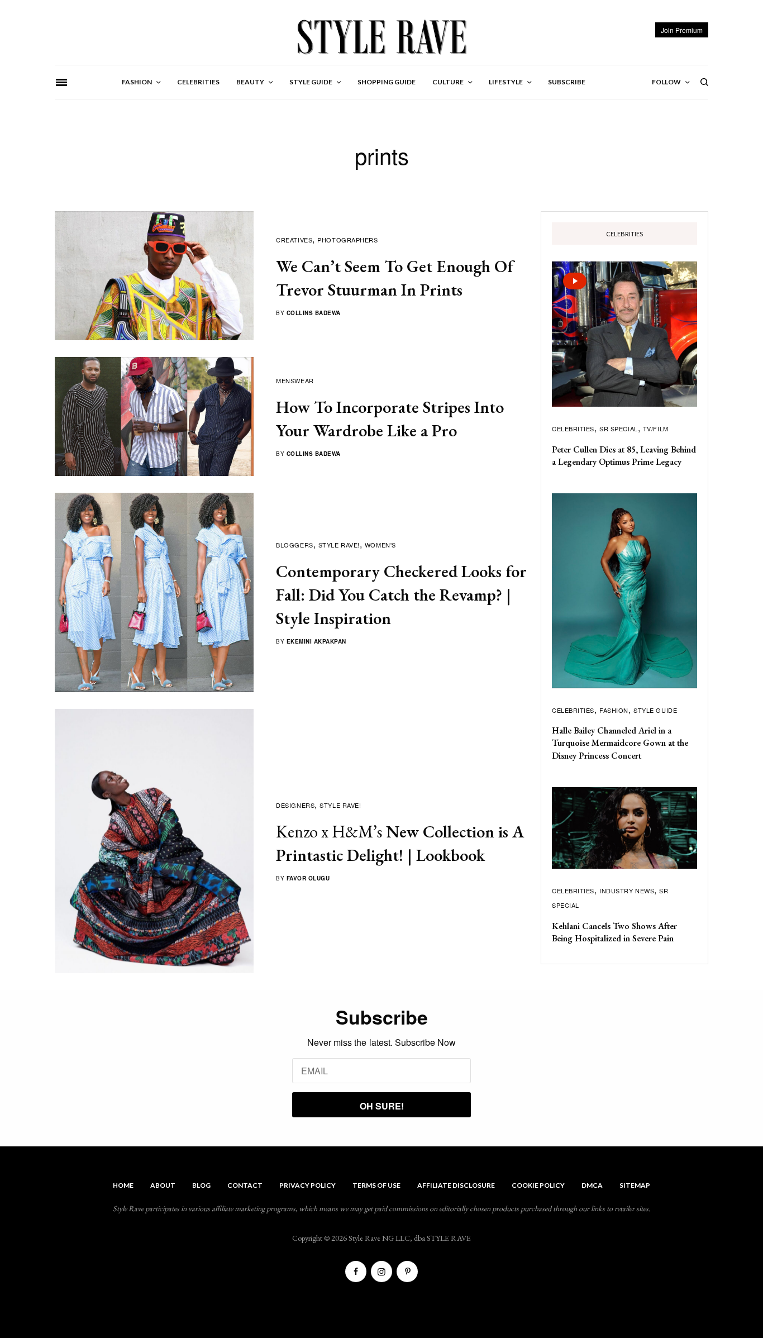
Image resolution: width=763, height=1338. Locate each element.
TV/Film (656, 428)
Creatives (294, 239)
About (162, 1185)
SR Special (618, 428)
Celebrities (573, 428)
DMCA (592, 1185)
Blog (201, 1185)
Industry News (626, 890)
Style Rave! (339, 544)
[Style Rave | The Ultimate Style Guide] (381, 36)
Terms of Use (376, 1185)
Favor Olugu (308, 878)
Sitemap (634, 1185)
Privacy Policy (307, 1185)
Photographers (347, 239)
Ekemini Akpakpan (316, 641)
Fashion (613, 710)
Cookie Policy (538, 1185)
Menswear (294, 380)
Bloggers (294, 544)
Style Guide (655, 710)
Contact (245, 1185)
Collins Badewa (314, 313)
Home (123, 1185)
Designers (295, 805)
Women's (380, 544)
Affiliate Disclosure (456, 1185)
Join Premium (682, 30)
